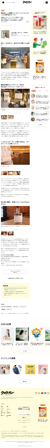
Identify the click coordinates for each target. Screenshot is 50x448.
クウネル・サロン (39, 441)
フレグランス (23, 306)
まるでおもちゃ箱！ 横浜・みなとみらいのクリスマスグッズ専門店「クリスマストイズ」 (15, 289)
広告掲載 (26, 442)
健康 (1, 406)
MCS (18, 442)
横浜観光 (3, 309)
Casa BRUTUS (16, 441)
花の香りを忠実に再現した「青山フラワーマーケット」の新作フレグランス (15, 294)
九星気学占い (9, 412)
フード (2, 409)
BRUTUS (8, 441)
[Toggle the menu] (3, 2)
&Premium (25, 441)
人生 (7, 411)
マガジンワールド (21, 442)
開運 (1, 411)
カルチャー (8, 409)
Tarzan (29, 441)
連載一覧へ (25, 381)
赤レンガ (9, 309)
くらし (3, 10)
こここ (43, 441)
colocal (31, 441)
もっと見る (40, 124)
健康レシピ (3, 415)
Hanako (22, 441)
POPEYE (12, 441)
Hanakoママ (35, 441)
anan (6, 441)
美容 (7, 406)
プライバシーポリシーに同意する (24, 414)
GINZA (20, 441)
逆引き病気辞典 (9, 416)
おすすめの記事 (3, 413)
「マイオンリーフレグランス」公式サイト (15, 272)
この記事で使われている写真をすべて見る (15, 278)
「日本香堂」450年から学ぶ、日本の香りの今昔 (13, 291)
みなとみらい (16, 306)
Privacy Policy (30, 442)
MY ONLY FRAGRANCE (6, 306)
